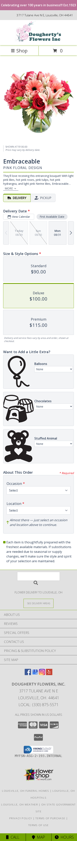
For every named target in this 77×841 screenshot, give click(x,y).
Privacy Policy (20, 818)
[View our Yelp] (49, 674)
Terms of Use (38, 825)
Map (40, 837)
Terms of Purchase (50, 818)
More (9, 188)
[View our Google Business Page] (35, 674)
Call (14, 837)
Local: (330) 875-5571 (38, 704)
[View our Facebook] (28, 674)
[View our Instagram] (42, 674)
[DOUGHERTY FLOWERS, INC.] (38, 40)
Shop (21, 50)
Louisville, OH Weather (19, 804)
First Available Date (52, 216)
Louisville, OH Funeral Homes (25, 791)
